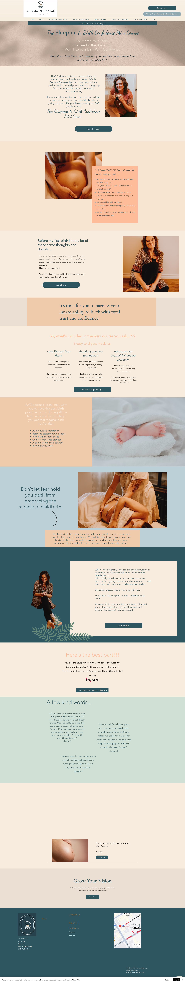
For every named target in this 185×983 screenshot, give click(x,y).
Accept (177, 980)
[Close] (183, 979)
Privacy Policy (76, 980)
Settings (167, 980)
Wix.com (141, 972)
